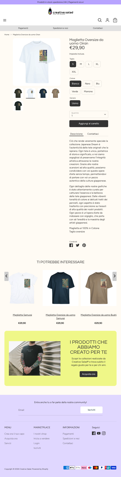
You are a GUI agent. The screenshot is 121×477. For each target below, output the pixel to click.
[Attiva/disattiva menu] (15, 20)
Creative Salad (25, 469)
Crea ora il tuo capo (14, 433)
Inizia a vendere (41, 438)
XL (97, 64)
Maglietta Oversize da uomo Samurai (60, 317)
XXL (74, 71)
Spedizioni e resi (60, 28)
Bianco (75, 83)
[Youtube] (98, 433)
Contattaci (98, 28)
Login (37, 443)
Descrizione (76, 133)
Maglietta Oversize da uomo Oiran (26, 35)
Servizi (7, 443)
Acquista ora (88, 374)
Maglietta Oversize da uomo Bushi (99, 315)
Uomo (75, 103)
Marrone (88, 91)
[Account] (107, 18)
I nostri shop (40, 433)
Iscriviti (91, 409)
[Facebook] (93, 433)
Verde (75, 91)
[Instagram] (104, 433)
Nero (87, 83)
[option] (23, 28)
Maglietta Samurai (22, 315)
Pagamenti (23, 28)
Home (6, 35)
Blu (97, 83)
